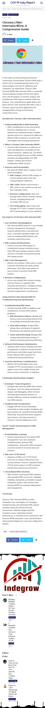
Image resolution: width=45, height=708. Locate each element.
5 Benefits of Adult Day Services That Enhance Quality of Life (12, 632)
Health (11, 643)
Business (12, 617)
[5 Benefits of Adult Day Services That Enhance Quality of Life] (5, 624)
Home (4, 9)
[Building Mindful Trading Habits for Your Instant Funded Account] (5, 600)
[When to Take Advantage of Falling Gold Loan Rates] (5, 686)
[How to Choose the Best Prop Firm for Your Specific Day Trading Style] (5, 662)
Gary (10, 34)
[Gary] (4, 34)
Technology (13, 14)
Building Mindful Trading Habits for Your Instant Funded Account (12, 607)
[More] (32, 40)
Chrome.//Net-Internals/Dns (18, 531)
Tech (8, 9)
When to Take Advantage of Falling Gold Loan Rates (13, 690)
